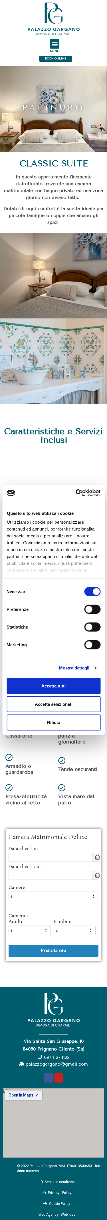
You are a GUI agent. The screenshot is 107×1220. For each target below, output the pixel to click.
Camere (17, 888)
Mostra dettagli (74, 667)
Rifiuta (53, 722)
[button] (54, 44)
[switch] (92, 609)
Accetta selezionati (53, 703)
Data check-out (25, 867)
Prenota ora (53, 950)
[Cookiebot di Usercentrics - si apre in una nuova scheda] (76, 493)
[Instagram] (58, 1078)
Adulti (15, 922)
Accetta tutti (53, 685)
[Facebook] (48, 1078)
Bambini (63, 922)
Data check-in (23, 849)
